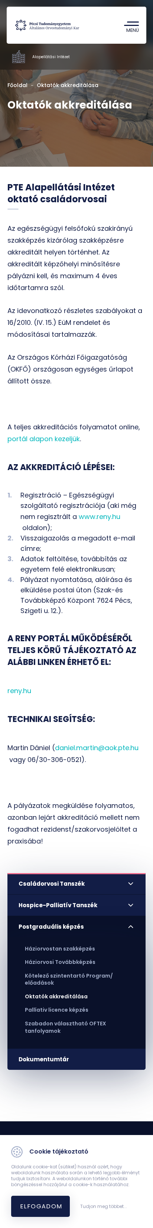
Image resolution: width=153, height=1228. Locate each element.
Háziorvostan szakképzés (60, 948)
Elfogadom (41, 1206)
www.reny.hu (99, 516)
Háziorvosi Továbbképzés (60, 962)
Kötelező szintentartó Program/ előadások (69, 979)
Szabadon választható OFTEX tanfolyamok (65, 1027)
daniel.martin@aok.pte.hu (97, 747)
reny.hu (19, 690)
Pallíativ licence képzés (56, 1010)
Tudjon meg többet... (103, 1206)
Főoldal (17, 85)
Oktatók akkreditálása (56, 996)
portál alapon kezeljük (43, 438)
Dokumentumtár (44, 1059)
